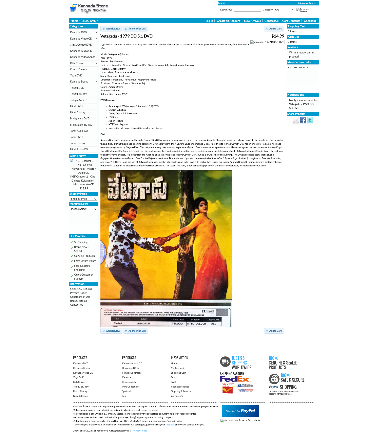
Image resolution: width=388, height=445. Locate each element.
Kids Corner (77, 63)
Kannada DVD (78, 32)
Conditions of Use (80, 297)
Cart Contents (291, 21)
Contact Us (271, 21)
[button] (298, 3)
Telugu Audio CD (80, 100)
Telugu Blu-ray (78, 94)
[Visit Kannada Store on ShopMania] (240, 420)
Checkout (310, 21)
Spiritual (126, 391)
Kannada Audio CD (81, 51)
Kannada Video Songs (82, 57)
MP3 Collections (130, 386)
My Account (177, 368)
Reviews (292, 47)
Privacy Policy (140, 430)
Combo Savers (78, 69)
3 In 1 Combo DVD (81, 44)
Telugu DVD (88, 21)
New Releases (80, 396)
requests (170, 424)
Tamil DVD (76, 137)
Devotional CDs (130, 368)
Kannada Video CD (81, 38)
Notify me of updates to (302, 104)
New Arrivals (252, 21)
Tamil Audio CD (79, 131)
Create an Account (228, 21)
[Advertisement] (82, 224)
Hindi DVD (76, 106)
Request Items (78, 301)
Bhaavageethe (129, 382)
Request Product (180, 386)
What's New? (78, 156)
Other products (299, 67)
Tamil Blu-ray (77, 143)
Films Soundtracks (131, 373)
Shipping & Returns (81, 289)
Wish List (293, 37)
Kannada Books (79, 81)
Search (174, 377)
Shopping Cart (296, 26)
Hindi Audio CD (79, 149)
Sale (124, 396)
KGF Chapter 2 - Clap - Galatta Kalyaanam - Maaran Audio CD (83, 180)
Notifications (295, 94)
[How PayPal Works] (240, 416)
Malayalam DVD (80, 118)
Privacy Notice (78, 293)
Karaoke (126, 377)
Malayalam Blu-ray (81, 124)
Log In (209, 21)
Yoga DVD (76, 75)
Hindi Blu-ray (77, 112)
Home (74, 21)
